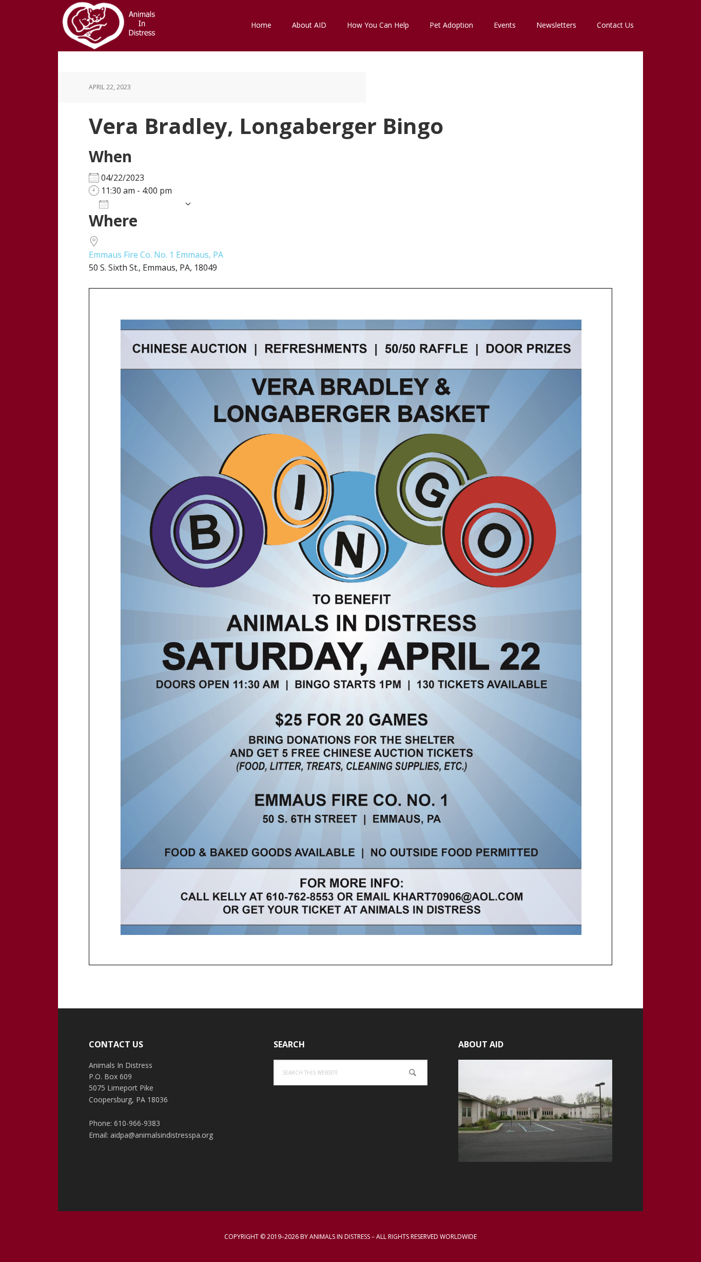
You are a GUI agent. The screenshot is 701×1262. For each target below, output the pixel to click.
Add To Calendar (146, 203)
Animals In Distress (124, 25)
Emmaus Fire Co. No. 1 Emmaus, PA (156, 254)
